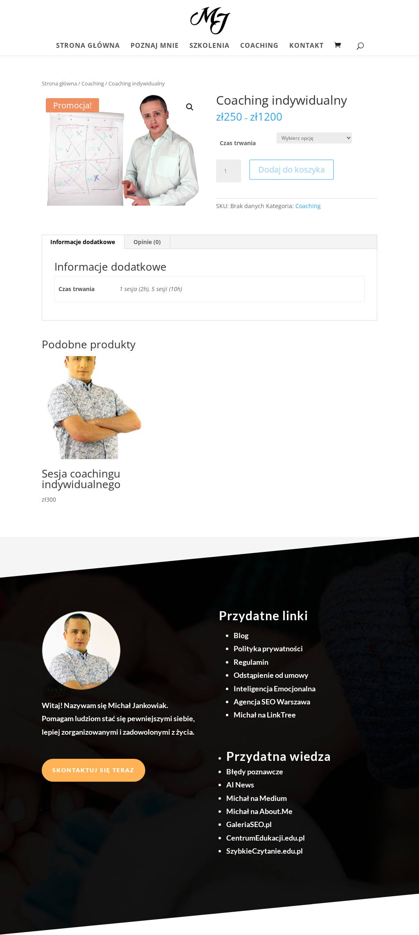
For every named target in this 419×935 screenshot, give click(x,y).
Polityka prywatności (268, 648)
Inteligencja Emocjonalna (274, 688)
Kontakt (306, 46)
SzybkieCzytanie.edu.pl (264, 850)
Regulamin (251, 661)
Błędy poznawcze (254, 771)
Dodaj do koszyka (291, 169)
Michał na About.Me (259, 811)
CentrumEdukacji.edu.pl (265, 837)
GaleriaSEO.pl (249, 824)
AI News (240, 784)
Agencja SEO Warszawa (272, 701)
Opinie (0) (147, 242)
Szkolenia (209, 46)
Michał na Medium (256, 798)
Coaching (259, 46)
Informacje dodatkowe (82, 242)
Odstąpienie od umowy (271, 674)
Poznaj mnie (155, 46)
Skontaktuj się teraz (93, 770)
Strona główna (88, 46)
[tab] (82, 242)
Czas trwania (238, 143)
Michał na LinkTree (265, 714)
